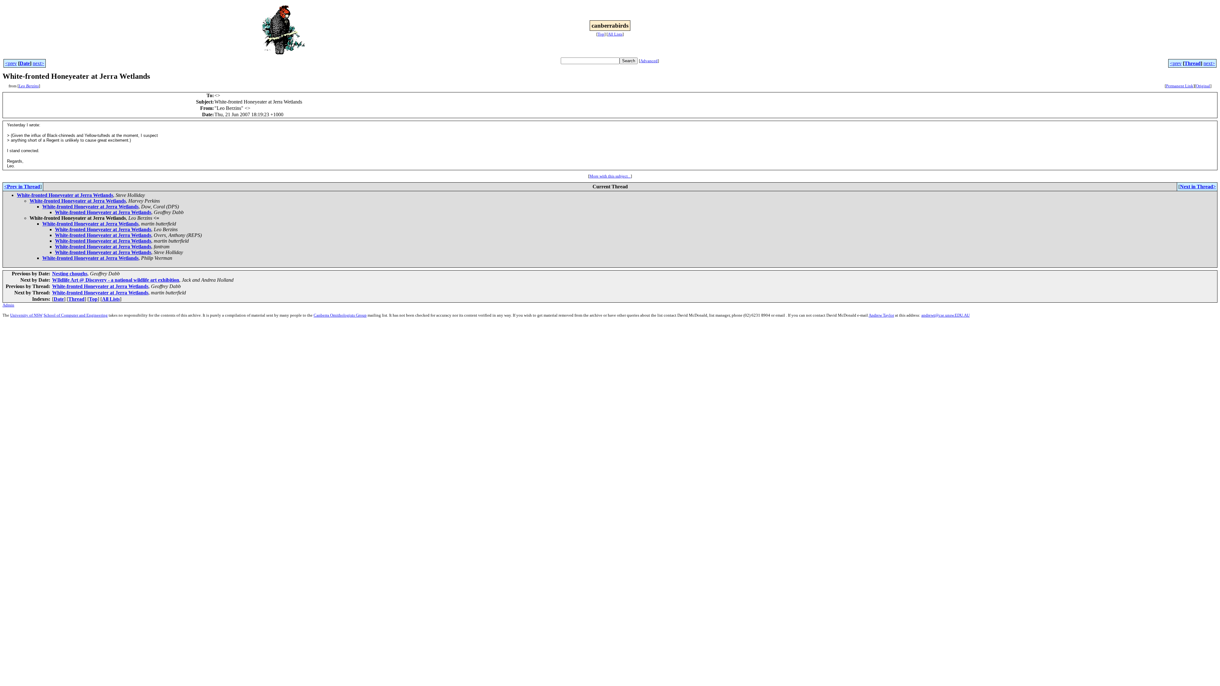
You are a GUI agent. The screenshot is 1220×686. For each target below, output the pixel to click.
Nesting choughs (69, 273)
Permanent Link (1179, 86)
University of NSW (26, 315)
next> (38, 63)
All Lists (615, 34)
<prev (11, 63)
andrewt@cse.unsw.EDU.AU (945, 315)
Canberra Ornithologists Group (340, 315)
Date (25, 63)
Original (1203, 86)
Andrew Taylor (881, 315)
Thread (1192, 63)
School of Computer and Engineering (76, 315)
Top (601, 34)
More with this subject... (610, 176)
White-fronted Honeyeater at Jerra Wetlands (65, 195)
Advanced (649, 60)
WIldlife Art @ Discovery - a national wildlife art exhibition (115, 280)
